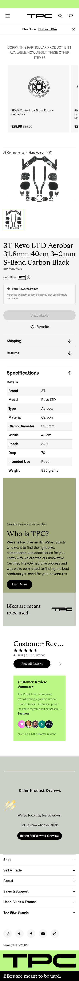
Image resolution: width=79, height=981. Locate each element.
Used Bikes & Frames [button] (19, 902)
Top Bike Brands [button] (16, 912)
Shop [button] (7, 860)
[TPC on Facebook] (31, 933)
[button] (73, 29)
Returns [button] (13, 353)
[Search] (60, 16)
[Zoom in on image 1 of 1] (39, 179)
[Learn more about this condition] (29, 277)
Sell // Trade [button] (12, 870)
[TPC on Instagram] (7, 933)
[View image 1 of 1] (13, 219)
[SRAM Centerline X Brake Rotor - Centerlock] (38, 87)
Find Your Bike (47, 29)
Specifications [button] (23, 373)
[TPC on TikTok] (55, 933)
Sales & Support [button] (16, 891)
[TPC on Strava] (19, 933)
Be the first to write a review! (39, 836)
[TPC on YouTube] (43, 933)
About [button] (8, 881)
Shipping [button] (14, 341)
